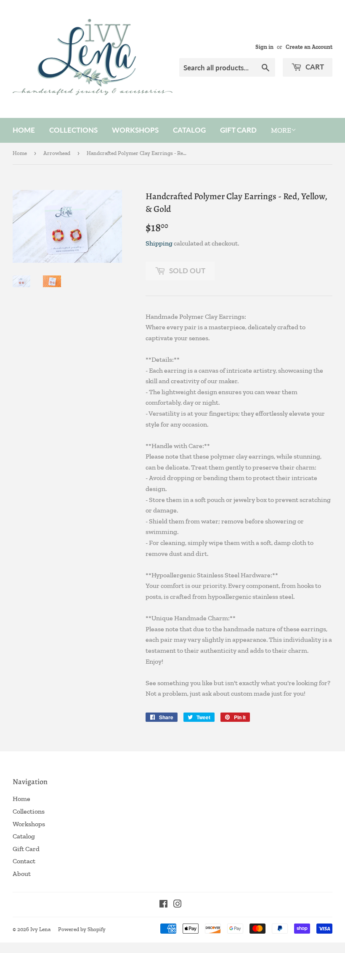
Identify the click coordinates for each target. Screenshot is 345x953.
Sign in (264, 46)
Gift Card (238, 129)
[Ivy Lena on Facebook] (163, 905)
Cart (314, 66)
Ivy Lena (40, 929)
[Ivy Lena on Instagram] (177, 905)
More (281, 130)
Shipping (159, 243)
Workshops (135, 129)
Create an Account (309, 46)
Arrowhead (56, 153)
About (22, 874)
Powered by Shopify (82, 929)
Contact (24, 861)
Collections (73, 129)
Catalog (189, 129)
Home (24, 129)
